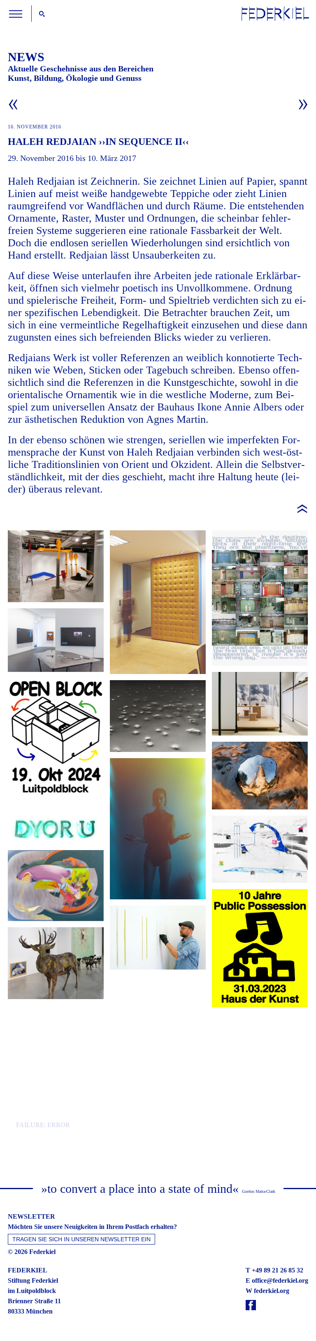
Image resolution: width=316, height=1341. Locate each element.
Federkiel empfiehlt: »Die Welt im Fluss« (260, 704)
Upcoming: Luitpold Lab (158, 1012)
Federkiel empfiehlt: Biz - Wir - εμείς (56, 1037)
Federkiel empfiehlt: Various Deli (260, 1045)
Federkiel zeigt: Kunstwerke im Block (158, 602)
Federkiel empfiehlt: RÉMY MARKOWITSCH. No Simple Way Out (56, 963)
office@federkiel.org (280, 1280)
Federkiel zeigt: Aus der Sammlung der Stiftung (56, 566)
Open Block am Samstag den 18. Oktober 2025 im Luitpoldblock (260, 598)
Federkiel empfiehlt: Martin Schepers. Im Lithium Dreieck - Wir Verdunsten (260, 849)
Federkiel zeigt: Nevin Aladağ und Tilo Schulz (158, 716)
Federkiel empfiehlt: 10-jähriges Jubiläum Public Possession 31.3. (260, 948)
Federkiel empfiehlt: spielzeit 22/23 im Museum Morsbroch (158, 937)
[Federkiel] (275, 18)
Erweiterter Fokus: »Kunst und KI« (56, 640)
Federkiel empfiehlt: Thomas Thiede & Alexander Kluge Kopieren (56, 1095)
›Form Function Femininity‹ (158, 828)
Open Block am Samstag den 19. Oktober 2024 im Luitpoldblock (56, 738)
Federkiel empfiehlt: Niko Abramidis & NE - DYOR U (56, 824)
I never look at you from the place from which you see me (260, 775)
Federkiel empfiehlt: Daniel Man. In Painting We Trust (56, 885)
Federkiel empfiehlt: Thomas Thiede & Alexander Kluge (158, 1084)
